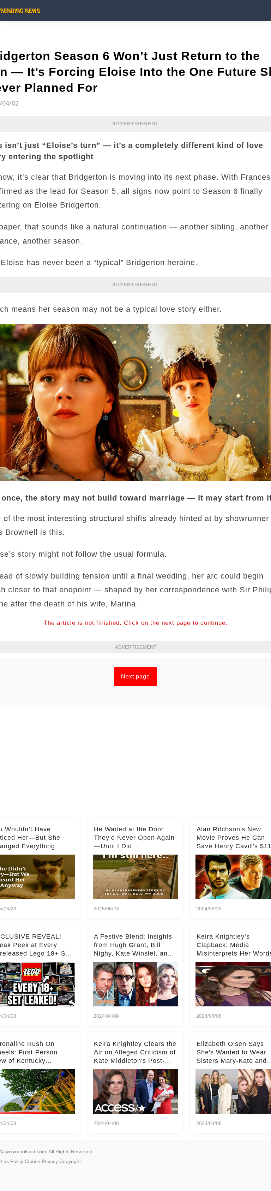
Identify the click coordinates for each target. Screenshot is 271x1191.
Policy (16, 1161)
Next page (135, 677)
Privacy (50, 1161)
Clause (32, 1161)
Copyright (70, 1161)
